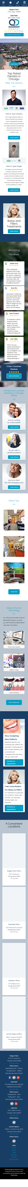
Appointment (14, 1159)
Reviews (14, 1155)
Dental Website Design (17, 1173)
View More (14, 591)
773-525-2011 (14, 988)
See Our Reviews (14, 376)
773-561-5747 (14, 1041)
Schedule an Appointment (11, 762)
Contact (14, 1157)
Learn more (14, 138)
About (14, 1150)
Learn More (14, 64)
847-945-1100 (14, 17)
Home (14, 1148)
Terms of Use (15, 1171)
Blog (14, 1152)
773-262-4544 (14, 11)
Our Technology (14, 702)
